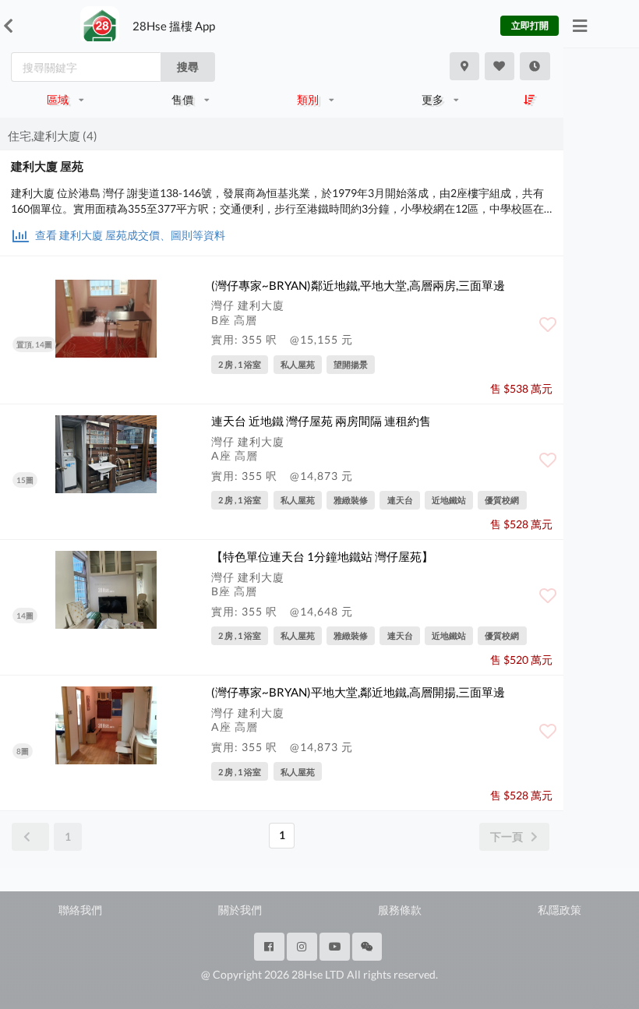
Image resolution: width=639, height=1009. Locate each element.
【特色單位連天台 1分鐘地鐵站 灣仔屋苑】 (322, 556)
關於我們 (240, 909)
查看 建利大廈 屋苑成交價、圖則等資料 (129, 235)
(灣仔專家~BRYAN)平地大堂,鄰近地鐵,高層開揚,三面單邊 (358, 692)
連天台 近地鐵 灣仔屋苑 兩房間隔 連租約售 (321, 421)
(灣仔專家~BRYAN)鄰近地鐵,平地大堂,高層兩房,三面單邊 (358, 285)
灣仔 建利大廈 (247, 305)
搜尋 (188, 66)
